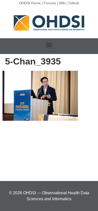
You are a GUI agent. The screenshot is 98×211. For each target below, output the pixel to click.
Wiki (62, 3)
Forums (50, 3)
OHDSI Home (30, 3)
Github (74, 3)
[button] (49, 45)
